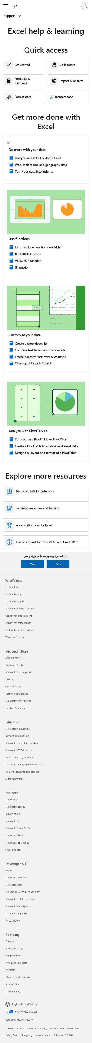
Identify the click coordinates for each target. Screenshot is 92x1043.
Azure (8, 870)
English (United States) (24, 1004)
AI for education (14, 779)
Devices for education (17, 735)
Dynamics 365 (13, 813)
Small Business (13, 849)
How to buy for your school (19, 757)
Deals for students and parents (22, 771)
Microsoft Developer (16, 877)
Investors (10, 969)
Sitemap (9, 1028)
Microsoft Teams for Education (21, 743)
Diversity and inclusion (17, 977)
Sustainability (12, 991)
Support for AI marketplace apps (22, 891)
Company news (13, 955)
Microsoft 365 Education (18, 750)
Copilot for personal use (18, 622)
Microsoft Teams (14, 835)
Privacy (43, 1028)
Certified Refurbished (16, 693)
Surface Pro (11, 587)
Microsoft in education (17, 728)
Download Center (14, 665)
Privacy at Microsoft (16, 962)
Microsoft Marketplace (17, 906)
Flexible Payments (15, 708)
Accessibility (12, 984)
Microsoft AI (12, 799)
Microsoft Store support (18, 672)
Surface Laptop (13, 594)
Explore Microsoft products (19, 630)
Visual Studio (12, 920)
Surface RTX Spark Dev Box (19, 608)
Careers (9, 941)
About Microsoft (14, 948)
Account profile (13, 657)
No (58, 564)
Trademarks (73, 1028)
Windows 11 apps (14, 637)
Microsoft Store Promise (18, 701)
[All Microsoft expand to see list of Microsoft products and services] (5, 6)
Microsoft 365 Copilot (17, 842)
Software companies (16, 913)
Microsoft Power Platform (19, 828)
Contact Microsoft (27, 1028)
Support (10, 15)
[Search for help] (15, 5)
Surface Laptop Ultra (16, 601)
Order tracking (13, 686)
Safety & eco (12, 1035)
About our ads (42, 1035)
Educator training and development (24, 764)
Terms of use (57, 1028)
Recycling (27, 1035)
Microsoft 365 (12, 821)
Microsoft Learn (13, 884)
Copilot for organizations (18, 615)
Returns (9, 679)
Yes (33, 564)
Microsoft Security (15, 806)
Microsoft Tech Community (19, 899)
